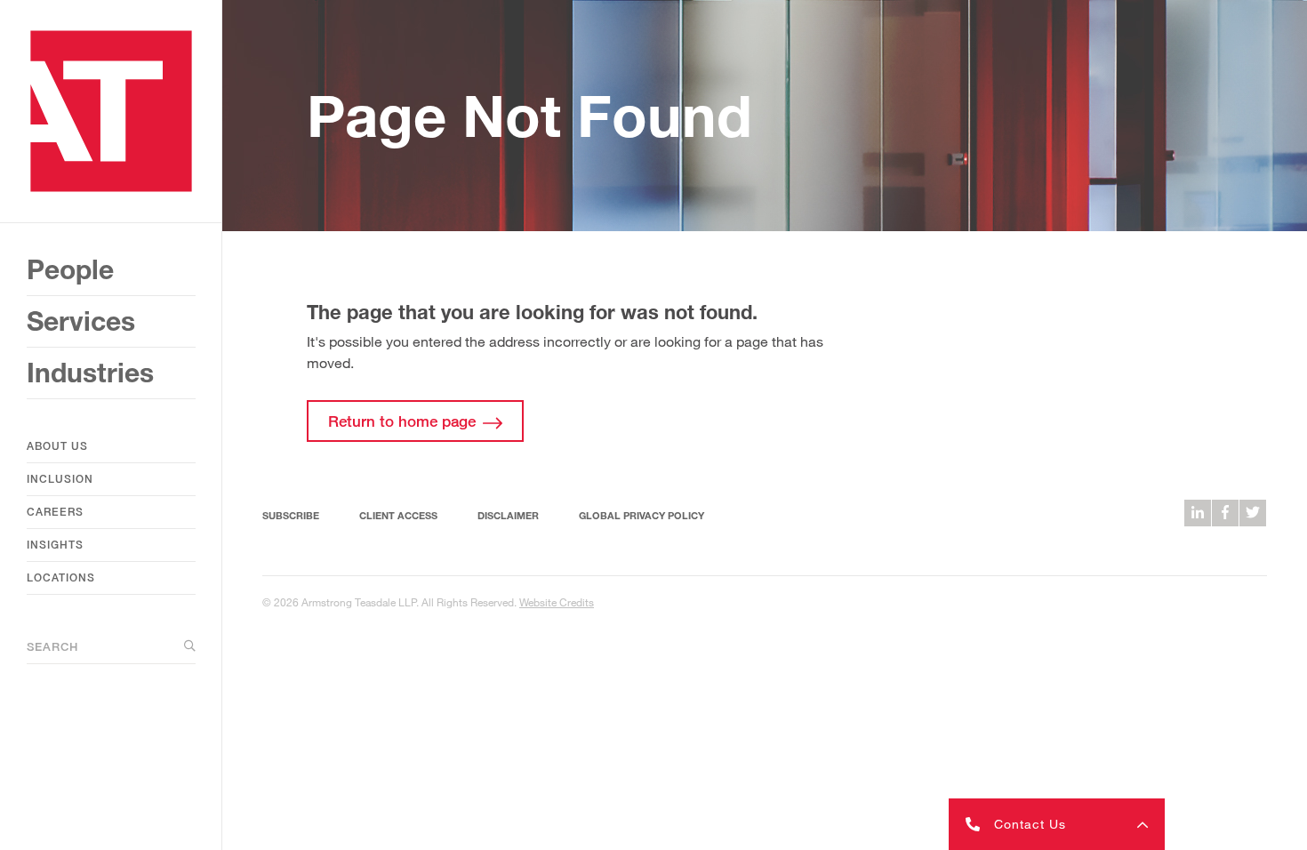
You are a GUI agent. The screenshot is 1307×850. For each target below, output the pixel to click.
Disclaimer (508, 515)
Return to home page (402, 421)
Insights (55, 544)
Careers (55, 511)
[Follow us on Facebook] (1225, 513)
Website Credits (556, 602)
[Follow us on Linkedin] (1197, 513)
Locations (61, 577)
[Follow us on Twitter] (1252, 513)
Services (81, 321)
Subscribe (290, 515)
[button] (1057, 824)
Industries (90, 373)
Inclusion (60, 478)
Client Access (398, 515)
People (70, 269)
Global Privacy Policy (641, 515)
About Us (57, 446)
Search (52, 646)
